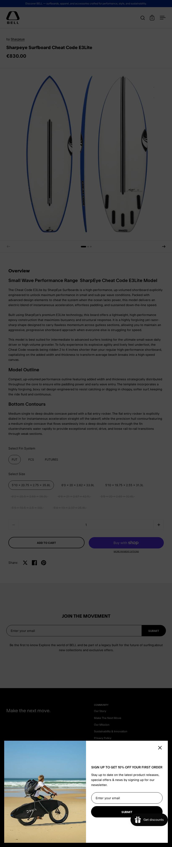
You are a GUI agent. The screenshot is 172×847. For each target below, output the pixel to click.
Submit (126, 812)
